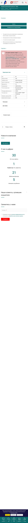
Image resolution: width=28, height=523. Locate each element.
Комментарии (6, 115)
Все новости (5, 143)
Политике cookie (13, 512)
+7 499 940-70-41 (15, 58)
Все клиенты (26, 192)
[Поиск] (22, 2)
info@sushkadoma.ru (10, 57)
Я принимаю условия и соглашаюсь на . (14, 215)
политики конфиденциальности (17, 214)
